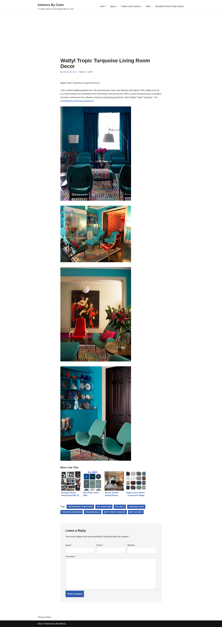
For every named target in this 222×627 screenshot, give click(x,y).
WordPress (61, 624)
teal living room (104, 507)
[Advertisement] (111, 38)
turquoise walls (92, 512)
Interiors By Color (70, 72)
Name (69, 545)
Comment (71, 556)
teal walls (120, 507)
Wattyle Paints (135, 512)
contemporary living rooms (80, 507)
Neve (40, 624)
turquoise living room (71, 512)
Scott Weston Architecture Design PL (77, 101)
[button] (106, 6)
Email (99, 545)
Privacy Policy (44, 617)
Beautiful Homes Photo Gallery (170, 6)
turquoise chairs (136, 507)
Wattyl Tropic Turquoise (115, 512)
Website (131, 545)
